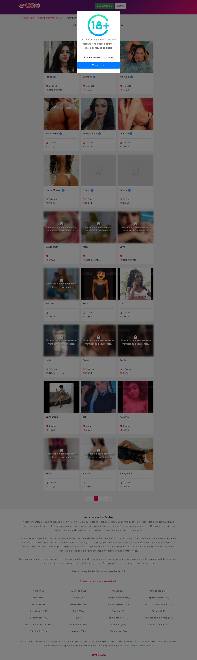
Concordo (98, 65)
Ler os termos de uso (98, 57)
